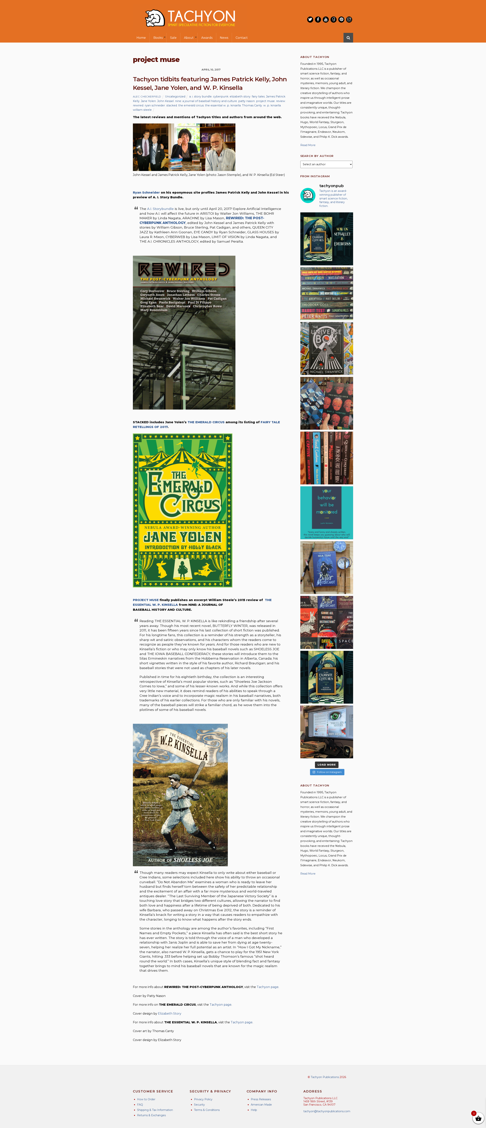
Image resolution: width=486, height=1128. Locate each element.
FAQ (140, 1104)
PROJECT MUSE (146, 600)
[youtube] (326, 20)
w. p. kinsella (272, 105)
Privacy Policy (203, 1099)
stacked (171, 105)
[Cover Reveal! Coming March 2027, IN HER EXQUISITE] (326, 677)
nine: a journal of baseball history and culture (206, 101)
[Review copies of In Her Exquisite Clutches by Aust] (326, 238)
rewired (138, 105)
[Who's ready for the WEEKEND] (326, 293)
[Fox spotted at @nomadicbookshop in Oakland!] (326, 458)
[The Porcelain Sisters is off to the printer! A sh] (326, 732)
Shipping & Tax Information (155, 1110)
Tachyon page (268, 987)
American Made (261, 1104)
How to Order (146, 1099)
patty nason (246, 101)
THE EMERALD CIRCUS (206, 422)
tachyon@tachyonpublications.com (326, 1111)
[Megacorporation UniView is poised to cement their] (326, 512)
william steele (142, 110)
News (224, 38)
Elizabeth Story (169, 1013)
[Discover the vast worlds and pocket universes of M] (326, 348)
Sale (173, 38)
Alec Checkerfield (147, 96)
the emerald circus (191, 105)
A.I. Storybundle (160, 209)
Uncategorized (175, 96)
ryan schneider (155, 105)
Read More (308, 145)
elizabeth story (240, 96)
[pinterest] (341, 20)
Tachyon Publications (325, 1077)
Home (141, 38)
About (189, 38)
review (280, 101)
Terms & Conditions (207, 1110)
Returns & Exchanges (151, 1115)
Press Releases (261, 1099)
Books (158, 38)
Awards (206, 38)
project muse (265, 101)
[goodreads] (334, 20)
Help (254, 1110)
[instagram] (349, 20)
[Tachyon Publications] (190, 30)
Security (199, 1104)
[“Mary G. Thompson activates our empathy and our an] (326, 403)
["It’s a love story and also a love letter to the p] (326, 622)
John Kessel (165, 101)
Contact (242, 38)
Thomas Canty (252, 105)
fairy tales (258, 96)
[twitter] (310, 20)
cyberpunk (220, 96)
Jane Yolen (148, 101)
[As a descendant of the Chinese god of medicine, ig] (326, 567)
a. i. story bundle (200, 96)
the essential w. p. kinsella (223, 105)
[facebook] (318, 20)
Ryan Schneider (146, 192)
